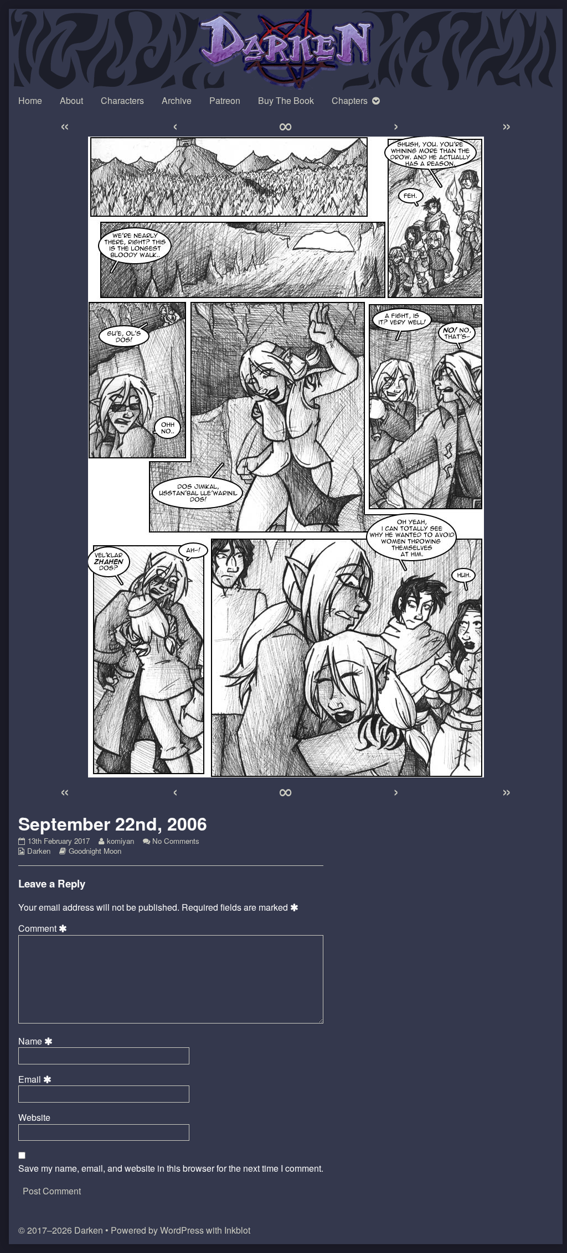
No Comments (175, 841)
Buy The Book (286, 100)
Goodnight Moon (95, 850)
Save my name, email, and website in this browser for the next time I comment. (170, 1168)
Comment (44, 928)
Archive (177, 100)
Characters (122, 100)
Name (37, 1041)
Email (36, 1079)
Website (34, 1117)
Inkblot (237, 1230)
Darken (38, 850)
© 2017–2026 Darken (60, 1230)
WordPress (182, 1230)
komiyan (120, 841)
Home (30, 100)
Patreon (224, 100)
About (71, 100)
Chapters (350, 100)
